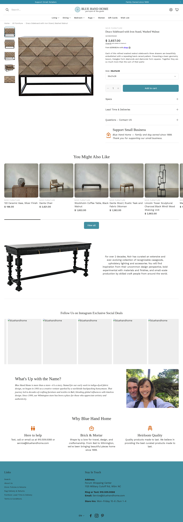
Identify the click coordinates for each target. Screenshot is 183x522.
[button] (23, 9)
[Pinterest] (102, 516)
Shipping (108, 43)
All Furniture (17, 23)
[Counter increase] (118, 88)
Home (7, 23)
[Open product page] (21, 180)
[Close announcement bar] (180, 2)
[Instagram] (96, 516)
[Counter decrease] (108, 88)
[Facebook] (91, 516)
